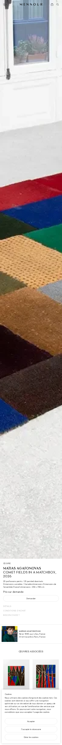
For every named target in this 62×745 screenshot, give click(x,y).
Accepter (31, 721)
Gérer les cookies (31, 737)
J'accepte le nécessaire (31, 729)
